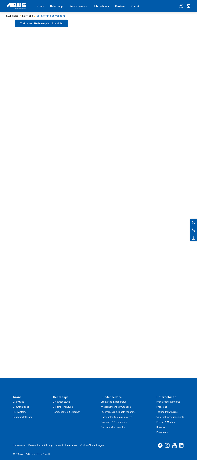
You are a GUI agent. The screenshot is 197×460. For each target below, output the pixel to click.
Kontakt (136, 6)
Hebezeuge (56, 6)
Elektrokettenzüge (63, 407)
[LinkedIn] (181, 445)
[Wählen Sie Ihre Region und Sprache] (188, 6)
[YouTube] (174, 445)
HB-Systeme (19, 412)
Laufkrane (18, 402)
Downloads (162, 432)
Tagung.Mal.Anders (167, 412)
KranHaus (161, 407)
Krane (40, 6)
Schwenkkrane (21, 407)
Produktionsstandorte (168, 402)
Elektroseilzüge (61, 402)
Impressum (19, 445)
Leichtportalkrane (22, 417)
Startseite (12, 15)
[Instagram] (167, 445)
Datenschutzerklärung (40, 445)
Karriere (120, 6)
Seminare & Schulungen (114, 422)
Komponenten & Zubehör (66, 412)
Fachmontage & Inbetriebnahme (118, 412)
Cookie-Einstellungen (92, 445)
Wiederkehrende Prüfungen (116, 407)
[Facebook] (160, 445)
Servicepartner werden (113, 427)
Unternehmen (101, 6)
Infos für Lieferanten (66, 445)
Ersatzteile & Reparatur (113, 402)
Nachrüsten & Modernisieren (116, 417)
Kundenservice (78, 6)
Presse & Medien (165, 422)
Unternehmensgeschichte (170, 417)
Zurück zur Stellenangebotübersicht (41, 23)
